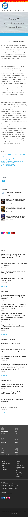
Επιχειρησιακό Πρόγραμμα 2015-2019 (15, 27)
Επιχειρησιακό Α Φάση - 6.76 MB (8, 162)
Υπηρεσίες (4, 467)
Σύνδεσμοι (18, 463)
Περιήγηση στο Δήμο (6, 463)
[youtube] (7, 498)
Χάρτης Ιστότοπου (19, 476)
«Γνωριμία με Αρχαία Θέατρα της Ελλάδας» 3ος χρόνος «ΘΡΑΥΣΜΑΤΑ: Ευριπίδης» (12, 392)
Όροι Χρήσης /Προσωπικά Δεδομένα (21, 468)
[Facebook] (7, 10)
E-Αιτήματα (18, 461)
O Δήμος (10, 26)
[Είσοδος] (21, 10)
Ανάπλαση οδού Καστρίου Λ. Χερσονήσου (10, 343)
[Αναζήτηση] (18, 10)
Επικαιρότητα (4, 469)
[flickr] (9, 498)
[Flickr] (13, 10)
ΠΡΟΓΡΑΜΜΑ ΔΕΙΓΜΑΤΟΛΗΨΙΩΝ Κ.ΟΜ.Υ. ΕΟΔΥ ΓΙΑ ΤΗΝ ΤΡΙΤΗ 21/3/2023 (13, 279)
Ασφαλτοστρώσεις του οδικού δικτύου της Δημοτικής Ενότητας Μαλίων (13, 357)
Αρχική (6, 26)
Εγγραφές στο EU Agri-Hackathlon (9, 407)
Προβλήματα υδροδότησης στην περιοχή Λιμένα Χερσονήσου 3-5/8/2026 (12, 400)
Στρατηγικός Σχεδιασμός (18, 26)
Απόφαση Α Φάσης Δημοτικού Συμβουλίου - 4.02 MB (12, 161)
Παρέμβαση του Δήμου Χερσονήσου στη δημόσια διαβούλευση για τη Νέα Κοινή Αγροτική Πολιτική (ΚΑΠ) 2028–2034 (12, 326)
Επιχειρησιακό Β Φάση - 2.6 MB (7, 164)
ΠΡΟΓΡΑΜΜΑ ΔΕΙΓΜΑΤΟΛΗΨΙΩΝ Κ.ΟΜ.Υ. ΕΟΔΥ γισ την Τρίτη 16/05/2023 (14, 264)
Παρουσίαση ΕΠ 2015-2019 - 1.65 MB (8, 166)
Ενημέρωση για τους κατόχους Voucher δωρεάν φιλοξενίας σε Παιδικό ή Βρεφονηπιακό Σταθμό (12, 385)
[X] (4, 498)
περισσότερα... (4, 286)
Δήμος (3, 465)
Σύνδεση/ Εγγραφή (19, 465)
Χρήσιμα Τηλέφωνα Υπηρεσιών (19, 473)
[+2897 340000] (15, 10)
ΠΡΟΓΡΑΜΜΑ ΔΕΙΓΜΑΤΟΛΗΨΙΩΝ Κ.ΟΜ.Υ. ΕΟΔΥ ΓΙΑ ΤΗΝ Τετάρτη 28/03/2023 (13, 272)
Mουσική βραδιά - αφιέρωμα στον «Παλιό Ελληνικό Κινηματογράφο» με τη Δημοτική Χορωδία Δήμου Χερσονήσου (15, 200)
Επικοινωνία (18, 470)
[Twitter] (10, 10)
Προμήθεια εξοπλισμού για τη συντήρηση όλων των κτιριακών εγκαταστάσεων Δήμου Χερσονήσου (13, 350)
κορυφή (2, 170)
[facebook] (2, 498)
